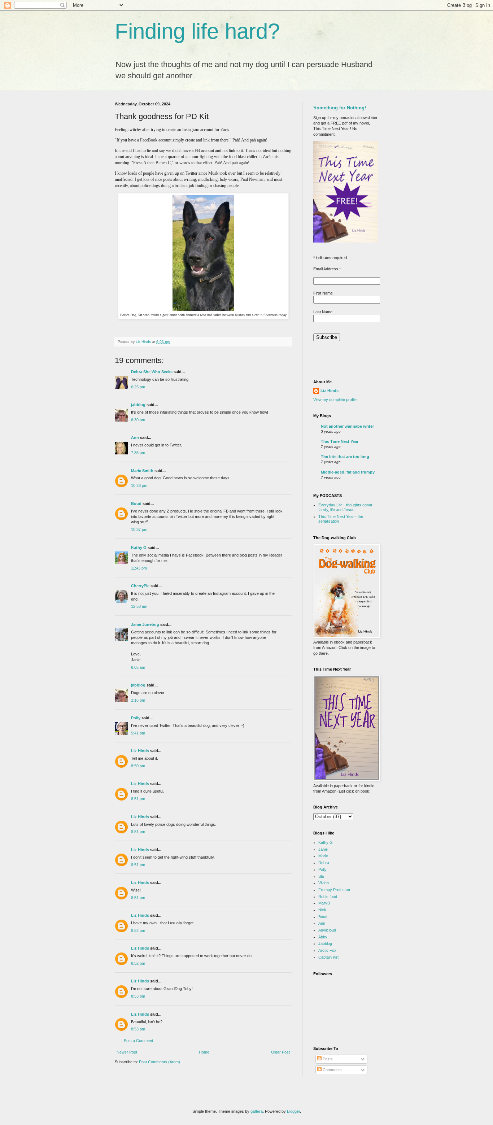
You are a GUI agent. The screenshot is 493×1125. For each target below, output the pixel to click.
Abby (322, 937)
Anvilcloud (327, 930)
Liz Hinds (140, 751)
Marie (323, 856)
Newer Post (127, 1052)
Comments (332, 1070)
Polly (135, 718)
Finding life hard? (197, 31)
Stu (321, 876)
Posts (327, 1059)
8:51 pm (138, 799)
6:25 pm (138, 387)
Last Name (322, 312)
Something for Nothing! (339, 107)
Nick (322, 910)
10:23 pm (139, 485)
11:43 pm (139, 568)
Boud (136, 503)
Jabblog (325, 943)
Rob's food (327, 896)
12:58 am (139, 606)
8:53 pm (138, 996)
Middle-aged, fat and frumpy (348, 472)
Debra (323, 862)
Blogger (293, 1111)
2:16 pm (138, 700)
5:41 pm (138, 733)
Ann (135, 437)
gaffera (256, 1111)
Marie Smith (142, 470)
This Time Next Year (339, 441)
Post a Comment (138, 1040)
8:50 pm (138, 766)
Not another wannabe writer (347, 426)
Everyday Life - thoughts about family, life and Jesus (345, 507)
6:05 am (138, 667)
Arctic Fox (327, 950)
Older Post (280, 1052)
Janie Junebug (145, 624)
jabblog (138, 404)
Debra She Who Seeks (152, 372)
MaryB (324, 903)
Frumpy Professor (334, 890)
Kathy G (139, 547)
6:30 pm (138, 420)
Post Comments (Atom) (159, 1062)
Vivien (323, 883)
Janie (323, 849)
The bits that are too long (345, 456)
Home (204, 1052)
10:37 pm (139, 529)
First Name (323, 293)
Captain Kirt (328, 957)
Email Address (327, 269)
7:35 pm (138, 452)
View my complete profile (335, 399)
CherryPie (140, 586)
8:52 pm (138, 930)
